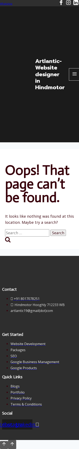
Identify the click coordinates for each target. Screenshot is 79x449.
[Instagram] (68, 3)
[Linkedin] (76, 3)
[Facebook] (61, 3)
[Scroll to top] (4, 445)
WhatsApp (6, 3)
